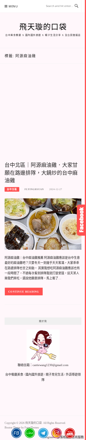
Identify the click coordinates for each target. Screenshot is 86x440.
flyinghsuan (34, 189)
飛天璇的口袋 (43, 27)
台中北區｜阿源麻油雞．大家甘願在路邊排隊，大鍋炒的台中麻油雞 (41, 173)
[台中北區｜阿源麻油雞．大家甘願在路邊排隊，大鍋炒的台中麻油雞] (43, 224)
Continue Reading (23, 291)
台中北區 (12, 189)
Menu (13, 6)
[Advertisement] (43, 117)
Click (81, 220)
